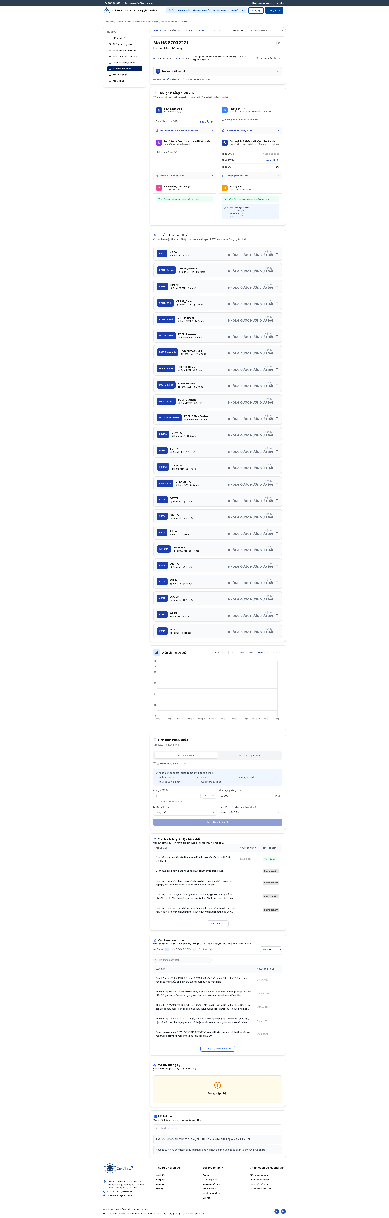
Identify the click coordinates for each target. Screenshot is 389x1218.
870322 (216, 30)
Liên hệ (280, 3)
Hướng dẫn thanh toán (260, 1188)
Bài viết (154, 10)
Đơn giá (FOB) (160, 790)
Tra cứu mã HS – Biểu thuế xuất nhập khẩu (137, 21)
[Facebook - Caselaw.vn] (276, 1211)
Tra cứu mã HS (219, 10)
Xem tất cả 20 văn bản (215, 1048)
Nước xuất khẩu (161, 807)
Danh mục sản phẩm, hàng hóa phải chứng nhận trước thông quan (190, 870)
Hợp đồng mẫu (183, 10)
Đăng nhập (274, 10)
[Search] (281, 30)
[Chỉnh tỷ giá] (183, 801)
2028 (278, 652)
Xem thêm (216, 923)
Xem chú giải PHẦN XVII (168, 79)
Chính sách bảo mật (259, 1179)
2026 (260, 652)
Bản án (171, 10)
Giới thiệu (117, 10)
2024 (241, 652)
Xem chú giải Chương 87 (198, 79)
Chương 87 (189, 30)
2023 (232, 652)
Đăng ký (256, 10)
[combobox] (209, 796)
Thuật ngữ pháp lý (211, 1193)
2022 (224, 652)
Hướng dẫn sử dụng (261, 3)
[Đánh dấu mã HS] (279, 43)
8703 (201, 30)
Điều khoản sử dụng (259, 1175)
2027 (269, 652)
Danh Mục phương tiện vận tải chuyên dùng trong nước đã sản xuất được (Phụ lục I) (193, 859)
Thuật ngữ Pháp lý (237, 10)
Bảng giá (142, 10)
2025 (250, 652)
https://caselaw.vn (144, 1213)
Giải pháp (130, 10)
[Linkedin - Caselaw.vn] (283, 1211)
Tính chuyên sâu (251, 755)
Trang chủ (108, 21)
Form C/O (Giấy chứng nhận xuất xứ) (237, 807)
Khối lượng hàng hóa (230, 790)
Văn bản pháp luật (201, 10)
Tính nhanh (188, 755)
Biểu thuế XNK (159, 30)
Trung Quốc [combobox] (161, 812)
